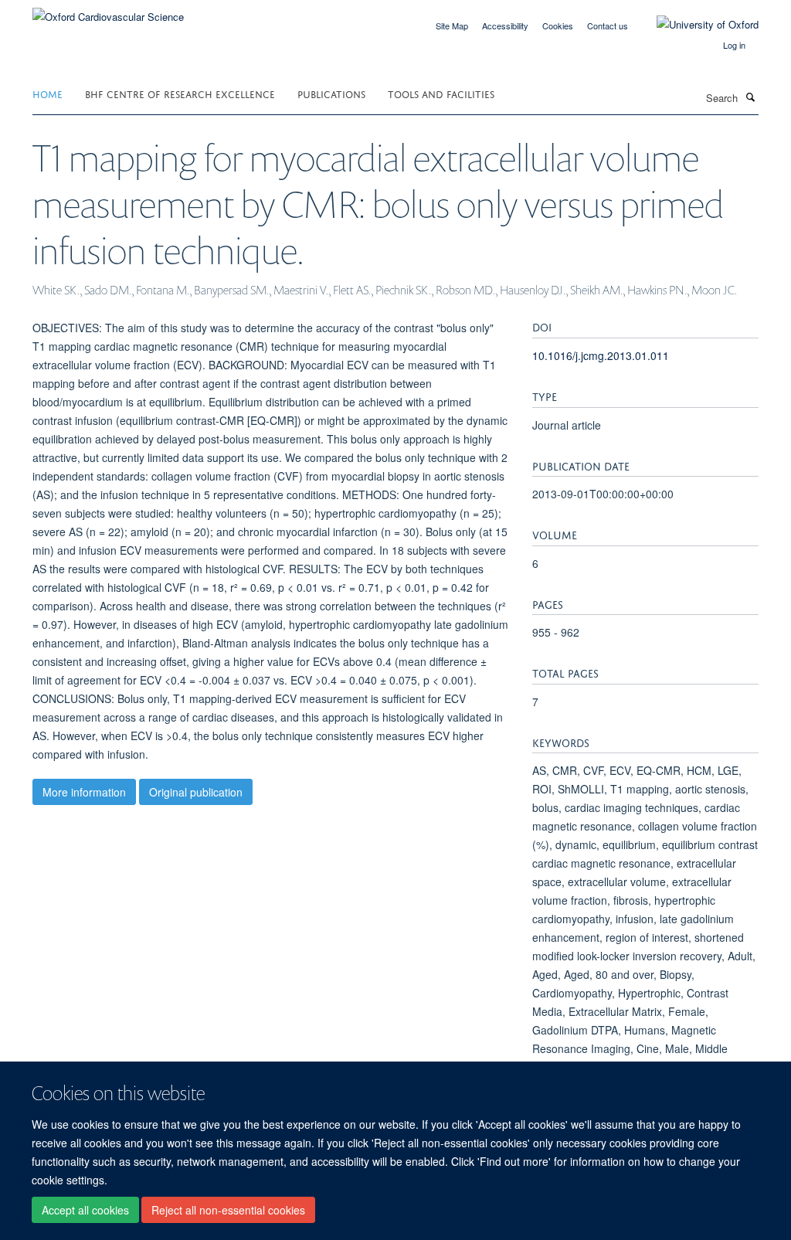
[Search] (750, 96)
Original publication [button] (196, 792)
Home (47, 93)
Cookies (557, 25)
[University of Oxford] (696, 24)
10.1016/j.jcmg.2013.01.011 (600, 355)
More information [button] (84, 792)
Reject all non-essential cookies (228, 1210)
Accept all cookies (85, 1210)
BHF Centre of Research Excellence (180, 93)
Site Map (452, 25)
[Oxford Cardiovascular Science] (108, 11)
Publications (331, 93)
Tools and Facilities (441, 93)
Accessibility (505, 25)
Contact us (607, 25)
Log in (734, 45)
